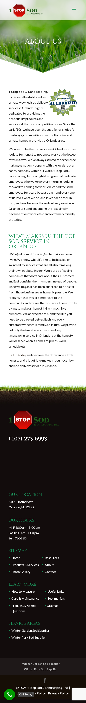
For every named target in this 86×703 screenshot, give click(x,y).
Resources (52, 558)
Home (15, 558)
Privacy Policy (58, 693)
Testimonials (56, 598)
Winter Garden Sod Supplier (30, 630)
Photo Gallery (20, 572)
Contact (50, 572)
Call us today (17, 355)
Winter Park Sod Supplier (28, 637)
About (49, 565)
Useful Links (55, 591)
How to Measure (23, 591)
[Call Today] (9, 694)
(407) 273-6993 (28, 438)
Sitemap (53, 605)
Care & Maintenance (25, 598)
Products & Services (25, 565)
